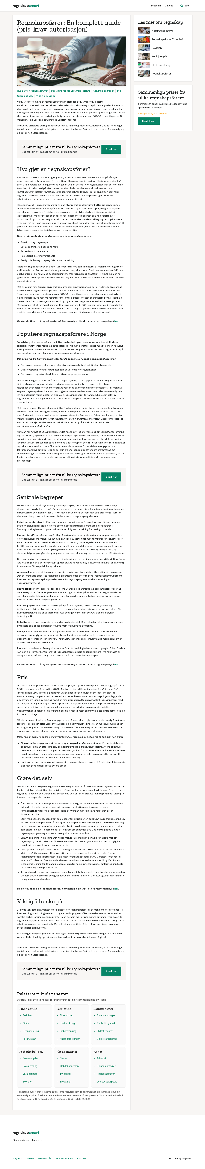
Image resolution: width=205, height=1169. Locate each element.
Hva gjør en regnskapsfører (32, 90)
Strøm (63, 1058)
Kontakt (81, 1158)
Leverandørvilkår (64, 1158)
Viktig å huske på (46, 95)
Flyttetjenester (105, 1031)
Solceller (27, 1081)
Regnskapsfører (106, 1073)
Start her (111, 149)
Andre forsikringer (70, 1038)
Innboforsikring (68, 1031)
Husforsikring (67, 1023)
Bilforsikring (66, 1015)
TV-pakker (65, 1073)
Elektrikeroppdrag (107, 1038)
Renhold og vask (106, 1023)
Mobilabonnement (69, 1066)
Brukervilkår (44, 1158)
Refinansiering (31, 1031)
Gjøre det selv (25, 95)
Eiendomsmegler (106, 1015)
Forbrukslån (29, 1038)
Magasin (156, 5)
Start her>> (149, 121)
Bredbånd (65, 1081)
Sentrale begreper (103, 90)
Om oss (168, 5)
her (116, 321)
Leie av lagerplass (107, 1081)
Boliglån (27, 1015)
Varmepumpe (30, 1073)
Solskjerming (30, 1066)
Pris (119, 90)
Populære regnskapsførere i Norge (70, 90)
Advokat (101, 1058)
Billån (26, 1023)
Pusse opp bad (31, 1058)
